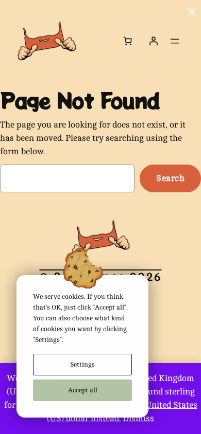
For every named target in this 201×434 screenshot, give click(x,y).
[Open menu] (175, 41)
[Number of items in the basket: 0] (128, 41)
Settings (82, 364)
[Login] (153, 41)
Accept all (82, 390)
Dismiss (138, 418)
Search (170, 178)
